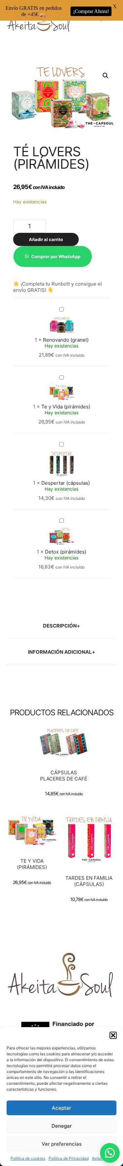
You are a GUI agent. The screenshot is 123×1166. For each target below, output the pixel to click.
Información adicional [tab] (60, 652)
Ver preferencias (62, 1144)
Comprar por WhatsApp (55, 256)
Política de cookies (27, 1158)
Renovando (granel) (66, 340)
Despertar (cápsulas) (65, 483)
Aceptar (61, 1108)
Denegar (61, 1126)
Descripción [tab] (60, 626)
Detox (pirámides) (65, 552)
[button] (113, 1035)
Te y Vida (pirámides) (65, 407)
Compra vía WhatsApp (66, 759)
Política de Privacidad (69, 1158)
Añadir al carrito (46, 239)
